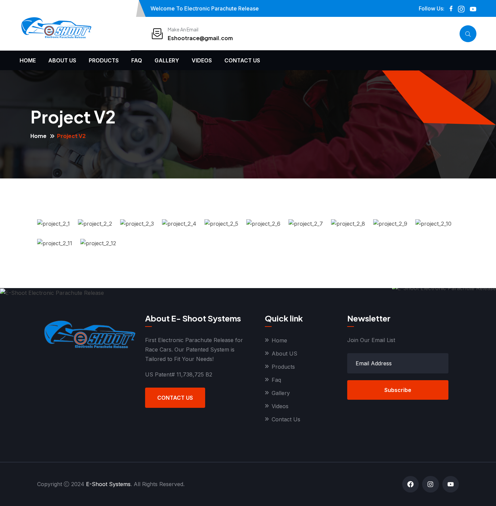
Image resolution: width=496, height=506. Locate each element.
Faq (136, 60)
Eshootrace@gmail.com (200, 37)
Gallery (167, 60)
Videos (202, 60)
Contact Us (242, 60)
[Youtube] (450, 484)
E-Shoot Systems (108, 484)
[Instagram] (430, 484)
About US (62, 60)
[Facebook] (410, 484)
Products (104, 60)
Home (28, 60)
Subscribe (397, 390)
